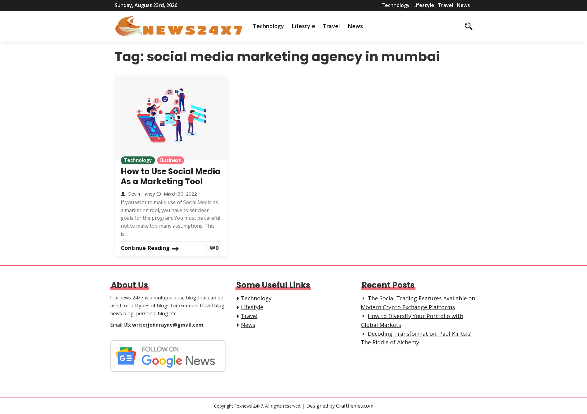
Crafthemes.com (354, 405)
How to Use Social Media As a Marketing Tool (170, 176)
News (463, 5)
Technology (396, 5)
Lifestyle (423, 5)
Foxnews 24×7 (248, 406)
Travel (445, 5)
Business (170, 160)
